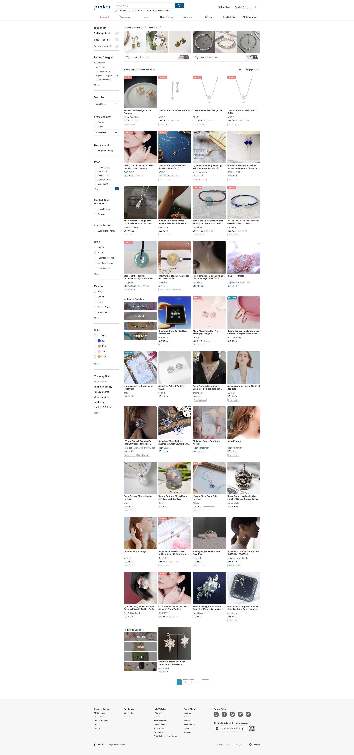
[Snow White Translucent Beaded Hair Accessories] (174, 257)
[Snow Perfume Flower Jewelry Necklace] (140, 478)
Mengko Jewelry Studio (237, 557)
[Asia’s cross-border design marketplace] (102, 7)
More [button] (96, 85)
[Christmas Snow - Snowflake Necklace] (209, 422)
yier (129, 10)
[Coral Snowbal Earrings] (140, 533)
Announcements (160, 721)
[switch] (106, 33)
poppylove (197, 227)
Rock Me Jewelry (234, 447)
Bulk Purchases (160, 717)
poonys (161, 392)
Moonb (123, 10)
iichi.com (187, 732)
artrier (126, 392)
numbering (99, 402)
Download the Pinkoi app (232, 728)
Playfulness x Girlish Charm (239, 282)
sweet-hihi (162, 282)
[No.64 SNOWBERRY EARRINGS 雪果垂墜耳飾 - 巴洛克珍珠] (243, 533)
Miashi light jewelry (201, 447)
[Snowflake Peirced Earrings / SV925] (174, 367)
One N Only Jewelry (132, 613)
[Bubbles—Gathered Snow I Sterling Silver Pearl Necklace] (174, 202)
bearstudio (163, 227)
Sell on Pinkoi (224, 7)
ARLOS (161, 116)
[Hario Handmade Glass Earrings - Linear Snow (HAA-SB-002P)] (209, 257)
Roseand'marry (234, 337)
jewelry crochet (101, 391)
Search (179, 5)
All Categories (99, 713)
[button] (117, 188)
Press (186, 717)
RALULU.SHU (233, 172)
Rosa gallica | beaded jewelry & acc (139, 447)
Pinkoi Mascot (189, 724)
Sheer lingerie (158, 10)
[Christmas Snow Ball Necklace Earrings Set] (174, 312)
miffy (134, 10)
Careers (187, 728)
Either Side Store (131, 116)
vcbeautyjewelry (200, 172)
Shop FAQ (128, 717)
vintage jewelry (101, 396)
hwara (148, 10)
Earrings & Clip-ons (103, 407)
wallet (168, 10)
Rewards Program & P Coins (165, 736)
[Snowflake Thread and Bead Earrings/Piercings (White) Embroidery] (174, 643)
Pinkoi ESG (188, 721)
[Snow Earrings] (243, 422)
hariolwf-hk (197, 282)
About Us (187, 713)
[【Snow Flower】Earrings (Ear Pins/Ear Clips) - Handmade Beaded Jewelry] (140, 422)
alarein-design (233, 502)
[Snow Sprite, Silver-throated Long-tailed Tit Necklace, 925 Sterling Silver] (209, 367)
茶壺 (116, 10)
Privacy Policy (159, 728)
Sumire (161, 502)
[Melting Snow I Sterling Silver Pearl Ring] (209, 533)
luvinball (231, 392)
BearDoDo (163, 557)
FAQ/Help (158, 713)
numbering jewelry (103, 386)
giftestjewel (232, 613)
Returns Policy (160, 732)
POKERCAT (163, 337)
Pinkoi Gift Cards (101, 721)
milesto (141, 10)
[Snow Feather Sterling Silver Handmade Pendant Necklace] (140, 202)
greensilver (198, 392)
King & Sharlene (131, 227)
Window (97, 728)
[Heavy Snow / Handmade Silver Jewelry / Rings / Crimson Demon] (243, 478)
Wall (95, 724)
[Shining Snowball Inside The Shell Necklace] (243, 367)
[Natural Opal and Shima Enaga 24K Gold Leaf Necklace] (174, 478)
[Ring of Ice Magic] (243, 257)
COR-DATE (129, 172)
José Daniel (163, 668)
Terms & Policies (160, 724)
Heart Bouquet (164, 447)
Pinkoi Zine (98, 717)
